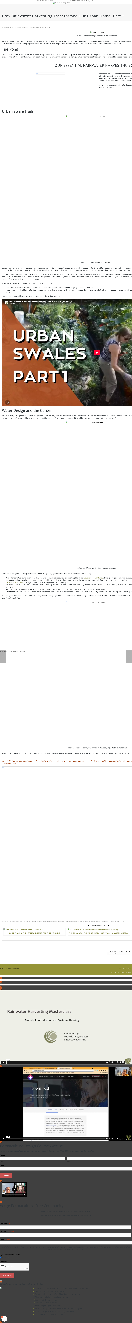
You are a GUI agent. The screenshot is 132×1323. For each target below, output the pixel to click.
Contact (80, 0)
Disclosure (128, 972)
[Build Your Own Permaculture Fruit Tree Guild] (34, 929)
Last (68, 1162)
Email (2, 1165)
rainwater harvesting (88, 921)
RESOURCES (73, 0)
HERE (113, 87)
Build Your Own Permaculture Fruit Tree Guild (34, 933)
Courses (43, 0)
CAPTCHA (3, 1261)
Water (49, 27)
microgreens (45, 921)
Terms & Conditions (119, 972)
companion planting (22, 921)
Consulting (49, 0)
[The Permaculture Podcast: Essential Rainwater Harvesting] (99, 929)
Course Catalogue (127, 968)
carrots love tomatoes (9, 921)
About (39, 0)
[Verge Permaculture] (61, 2)
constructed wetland (35, 921)
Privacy (111, 972)
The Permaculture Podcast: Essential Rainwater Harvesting (99, 933)
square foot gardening (102, 921)
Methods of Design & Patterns (24, 27)
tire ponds (121, 921)
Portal (85, 0)
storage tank (114, 921)
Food (12, 27)
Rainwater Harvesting (39, 27)
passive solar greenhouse (57, 921)
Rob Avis (6, 27)
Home (119, 968)
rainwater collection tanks (74, 921)
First (1, 1162)
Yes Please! (5, 1258)
